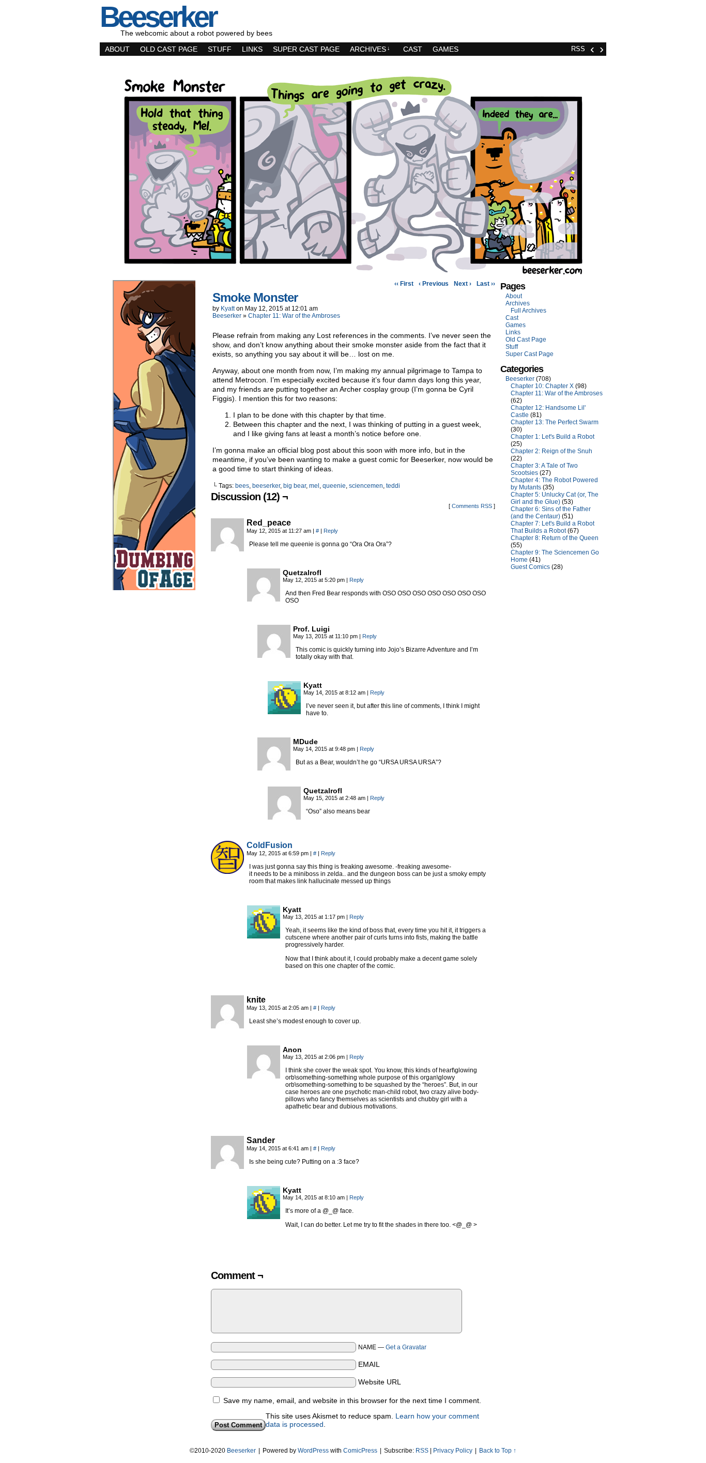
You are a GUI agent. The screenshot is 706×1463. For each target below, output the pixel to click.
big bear (294, 485)
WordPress (313, 1450)
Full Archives (528, 310)
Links (252, 49)
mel (314, 485)
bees (242, 485)
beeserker (266, 485)
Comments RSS (472, 506)
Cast (412, 49)
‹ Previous (434, 283)
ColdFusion (270, 845)
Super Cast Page (306, 49)
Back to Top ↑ (497, 1450)
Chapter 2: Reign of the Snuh (551, 451)
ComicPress (360, 1450)
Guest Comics (530, 567)
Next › (462, 283)
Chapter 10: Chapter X (542, 386)
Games (445, 49)
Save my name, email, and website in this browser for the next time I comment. (352, 1400)
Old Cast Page (168, 49)
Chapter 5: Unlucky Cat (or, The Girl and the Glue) (554, 498)
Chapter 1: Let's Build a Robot (552, 436)
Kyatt (228, 308)
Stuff (220, 49)
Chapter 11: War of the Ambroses (294, 315)
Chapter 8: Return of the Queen (554, 538)
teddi (393, 485)
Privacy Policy (452, 1450)
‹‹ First (403, 283)
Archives (370, 49)
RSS (578, 49)
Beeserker (226, 315)
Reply (331, 531)
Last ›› (486, 283)
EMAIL (369, 1364)
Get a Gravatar (406, 1347)
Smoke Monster (255, 297)
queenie (334, 485)
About (117, 49)
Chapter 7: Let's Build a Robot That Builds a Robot (552, 527)
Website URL (379, 1382)
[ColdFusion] (227, 871)
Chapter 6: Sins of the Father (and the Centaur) (551, 512)
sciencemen (366, 485)
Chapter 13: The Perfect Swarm (554, 422)
